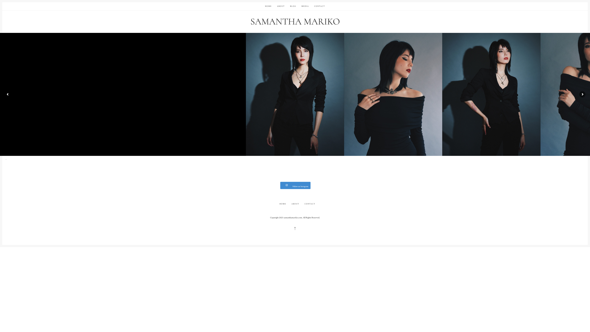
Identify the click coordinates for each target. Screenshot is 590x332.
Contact (319, 6)
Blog (293, 6)
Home (268, 6)
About (281, 6)
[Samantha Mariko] (295, 21)
